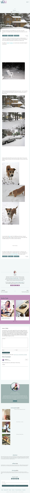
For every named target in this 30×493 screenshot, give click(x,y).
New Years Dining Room (25, 291)
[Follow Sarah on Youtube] (16, 285)
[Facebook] (11, 478)
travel (18, 279)
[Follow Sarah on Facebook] (11, 285)
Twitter (8, 42)
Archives (13, 489)
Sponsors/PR (6, 489)
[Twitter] (18, 478)
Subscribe (23, 489)
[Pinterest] (15, 478)
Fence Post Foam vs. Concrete (19, 421)
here (16, 472)
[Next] (27, 310)
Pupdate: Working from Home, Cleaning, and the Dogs (6, 318)
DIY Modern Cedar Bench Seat (19, 434)
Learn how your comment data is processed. (20, 354)
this (9, 236)
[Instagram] (13, 478)
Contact (10, 489)
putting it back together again (14, 278)
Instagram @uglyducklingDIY (19, 282)
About (2, 489)
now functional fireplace (14, 254)
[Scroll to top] (28, 484)
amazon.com (18, 465)
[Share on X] (10, 35)
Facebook (11, 42)
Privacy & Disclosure (18, 489)
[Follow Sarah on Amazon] (19, 285)
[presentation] (7, 308)
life (12, 279)
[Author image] (11, 12)
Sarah (15, 274)
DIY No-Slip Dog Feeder (20, 317)
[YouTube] (16, 478)
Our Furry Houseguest (4, 291)
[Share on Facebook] (5, 35)
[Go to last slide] (2, 310)
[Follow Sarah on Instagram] (14, 285)
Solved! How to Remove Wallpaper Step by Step (19, 409)
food (15, 279)
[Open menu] (27, 2)
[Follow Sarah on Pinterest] (17, 285)
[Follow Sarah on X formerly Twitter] (12, 285)
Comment (4, 338)
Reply (26, 359)
